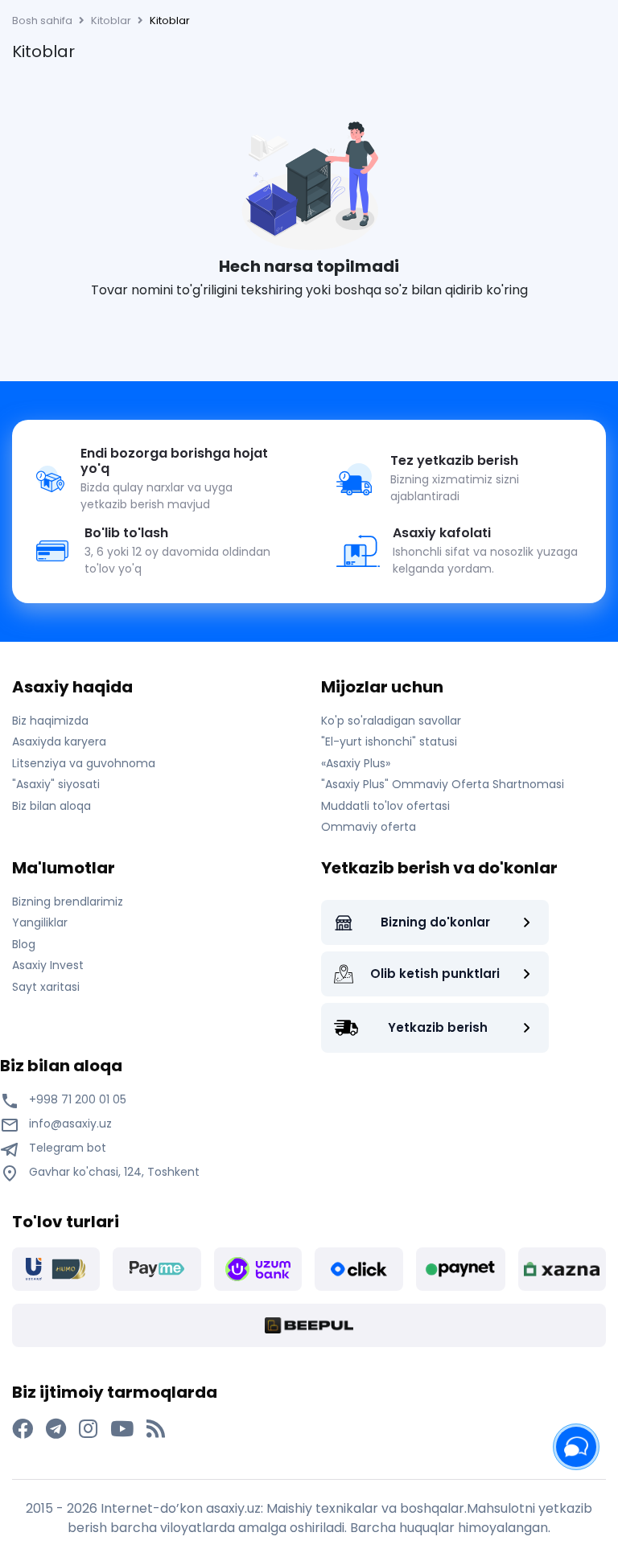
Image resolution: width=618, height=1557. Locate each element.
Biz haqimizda (50, 721)
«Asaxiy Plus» (355, 763)
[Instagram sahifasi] (88, 1429)
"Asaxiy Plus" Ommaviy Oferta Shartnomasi (442, 784)
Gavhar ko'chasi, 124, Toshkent (113, 1172)
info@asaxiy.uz (70, 1123)
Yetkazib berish (438, 1027)
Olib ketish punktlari (435, 973)
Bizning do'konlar (435, 922)
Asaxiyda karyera (59, 741)
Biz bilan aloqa (51, 806)
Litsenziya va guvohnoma (83, 763)
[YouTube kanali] (122, 1429)
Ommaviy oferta (368, 827)
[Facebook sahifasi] (22, 1429)
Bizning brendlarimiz (67, 902)
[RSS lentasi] (155, 1429)
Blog (23, 944)
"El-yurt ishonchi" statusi (389, 741)
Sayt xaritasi (46, 987)
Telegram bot (66, 1148)
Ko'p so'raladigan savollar (391, 721)
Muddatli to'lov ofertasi (385, 806)
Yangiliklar (40, 922)
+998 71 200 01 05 (76, 1099)
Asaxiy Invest (48, 965)
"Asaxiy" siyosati (56, 784)
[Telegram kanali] (56, 1429)
